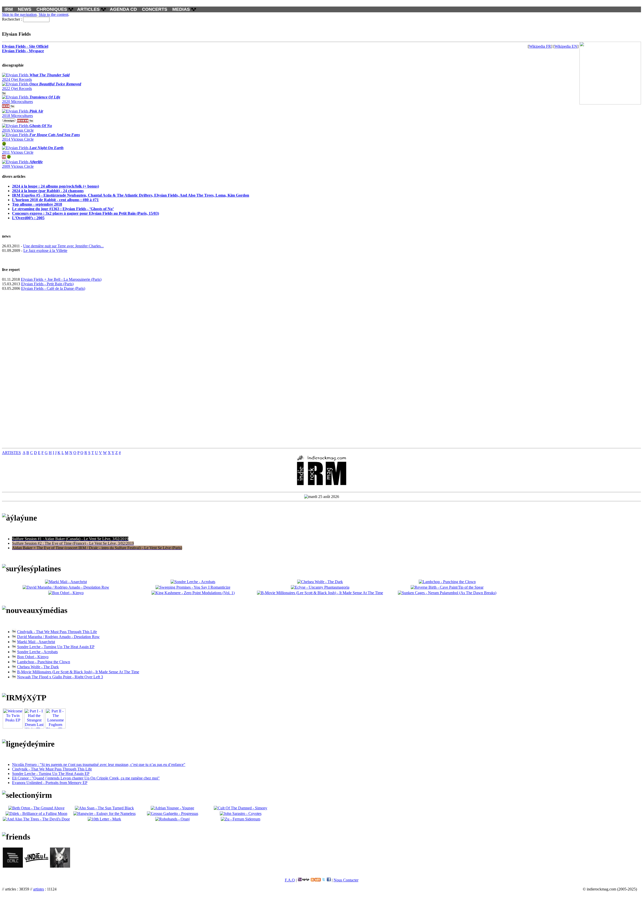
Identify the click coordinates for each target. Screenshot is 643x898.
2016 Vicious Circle (27, 128)
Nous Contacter (346, 880)
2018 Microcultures (22, 113)
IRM (9, 9)
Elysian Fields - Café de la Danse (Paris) (53, 288)
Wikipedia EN (566, 46)
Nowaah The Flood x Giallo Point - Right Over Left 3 (60, 677)
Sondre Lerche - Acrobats (37, 652)
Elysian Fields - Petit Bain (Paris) (47, 284)
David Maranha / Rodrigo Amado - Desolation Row (58, 637)
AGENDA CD (123, 9)
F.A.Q (290, 880)
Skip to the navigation (19, 14)
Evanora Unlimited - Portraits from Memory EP (49, 782)
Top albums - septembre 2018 (37, 204)
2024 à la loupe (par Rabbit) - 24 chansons (48, 191)
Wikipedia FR (540, 46)
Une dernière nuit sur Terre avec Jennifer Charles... (63, 246)
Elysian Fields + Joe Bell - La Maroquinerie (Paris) (61, 279)
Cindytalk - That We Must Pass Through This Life (57, 632)
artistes (38, 889)
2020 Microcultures (31, 99)
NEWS (24, 9)
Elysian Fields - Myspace (23, 51)
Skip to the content (53, 14)
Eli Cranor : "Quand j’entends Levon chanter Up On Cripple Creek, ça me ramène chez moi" (86, 778)
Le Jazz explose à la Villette (45, 250)
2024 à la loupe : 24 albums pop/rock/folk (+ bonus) (55, 186)
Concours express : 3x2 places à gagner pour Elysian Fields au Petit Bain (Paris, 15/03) (85, 213)
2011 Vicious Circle (33, 150)
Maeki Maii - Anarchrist (36, 642)
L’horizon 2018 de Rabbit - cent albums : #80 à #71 (55, 200)
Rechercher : (12, 19)
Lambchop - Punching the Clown (43, 662)
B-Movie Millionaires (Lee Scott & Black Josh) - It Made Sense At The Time (78, 672)
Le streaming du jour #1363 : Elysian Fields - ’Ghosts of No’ (63, 209)
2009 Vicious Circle (22, 164)
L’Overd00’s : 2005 (28, 218)
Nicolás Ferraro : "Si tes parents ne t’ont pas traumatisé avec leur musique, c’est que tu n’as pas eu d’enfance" (98, 764)
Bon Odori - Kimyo (32, 657)
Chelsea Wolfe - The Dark (38, 667)
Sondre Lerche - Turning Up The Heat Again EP (55, 647)
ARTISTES (11, 453)
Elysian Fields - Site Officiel (25, 46)
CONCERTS (154, 9)
